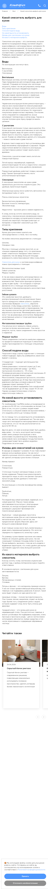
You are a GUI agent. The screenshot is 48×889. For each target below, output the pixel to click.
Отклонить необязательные (25, 883)
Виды (4, 26)
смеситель (24, 304)
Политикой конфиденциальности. (32, 870)
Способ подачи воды (11, 31)
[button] (44, 717)
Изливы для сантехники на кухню (15, 35)
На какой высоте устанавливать (15, 33)
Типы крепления (8, 28)
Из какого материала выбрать (14, 37)
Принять (25, 876)
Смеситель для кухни (11, 262)
